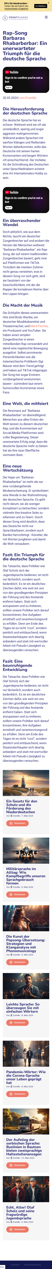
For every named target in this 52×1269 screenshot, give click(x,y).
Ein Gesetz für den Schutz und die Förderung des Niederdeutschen (21, 806)
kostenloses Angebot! (16, 8)
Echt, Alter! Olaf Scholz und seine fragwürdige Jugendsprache (20, 1213)
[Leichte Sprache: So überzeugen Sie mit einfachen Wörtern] (26, 986)
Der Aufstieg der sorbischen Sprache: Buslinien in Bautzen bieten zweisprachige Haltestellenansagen (24, 1147)
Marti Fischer (39, 326)
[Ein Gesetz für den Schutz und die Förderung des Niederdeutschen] (26, 783)
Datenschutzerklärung (32, 1265)
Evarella (16, 816)
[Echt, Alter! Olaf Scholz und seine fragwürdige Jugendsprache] (26, 1189)
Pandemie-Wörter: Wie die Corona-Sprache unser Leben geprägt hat (26, 1077)
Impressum (15, 1265)
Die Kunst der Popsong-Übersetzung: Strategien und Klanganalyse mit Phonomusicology (25, 943)
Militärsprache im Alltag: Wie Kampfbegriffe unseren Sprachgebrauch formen (25, 876)
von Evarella (28, 98)
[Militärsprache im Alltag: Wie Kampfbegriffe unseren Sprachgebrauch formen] (26, 850)
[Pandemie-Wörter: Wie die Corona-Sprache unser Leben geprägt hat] (26, 1053)
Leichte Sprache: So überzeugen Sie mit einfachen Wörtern (23, 1008)
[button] (17, 823)
